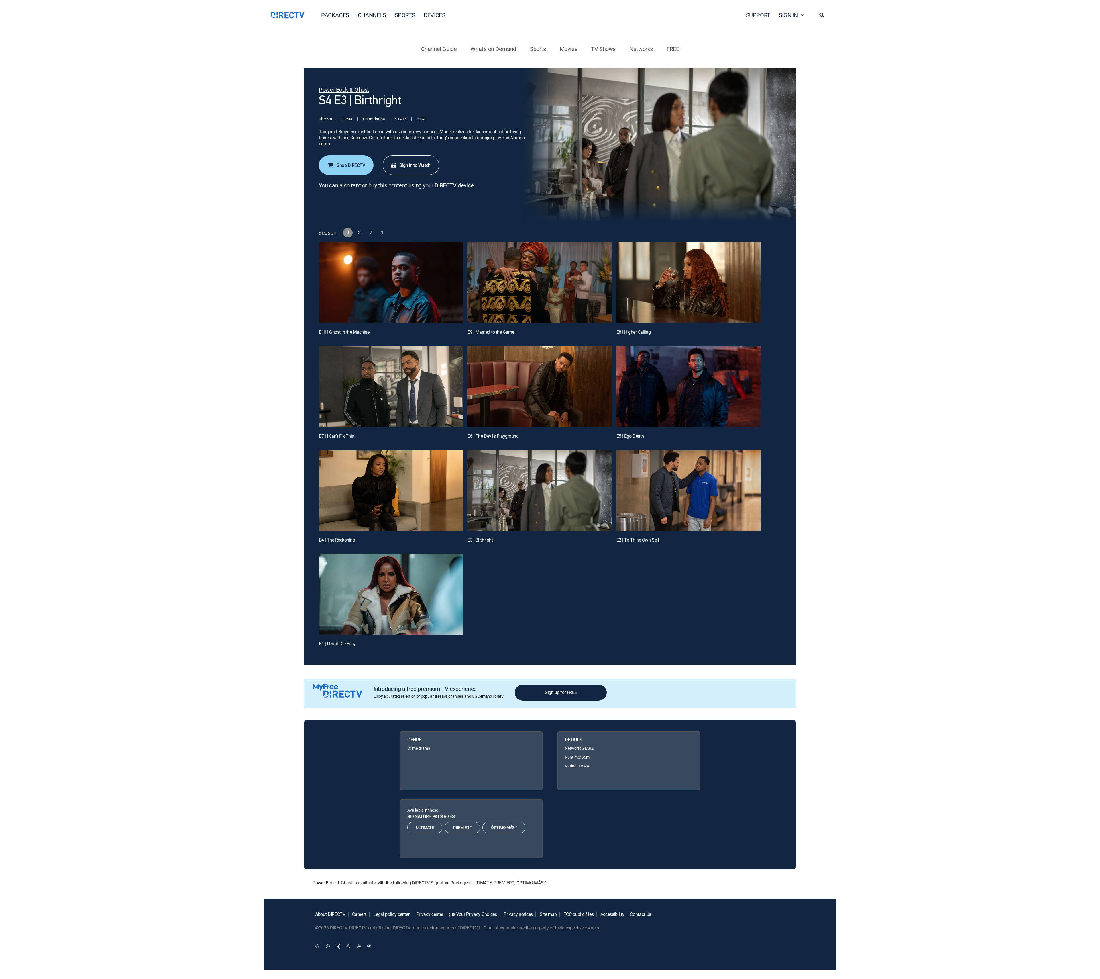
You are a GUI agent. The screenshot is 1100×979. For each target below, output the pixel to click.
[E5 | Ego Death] (688, 386)
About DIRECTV (330, 914)
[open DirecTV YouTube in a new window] (358, 946)
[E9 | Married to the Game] (539, 282)
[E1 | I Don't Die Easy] (391, 594)
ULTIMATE (425, 827)
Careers (359, 914)
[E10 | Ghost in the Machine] (391, 282)
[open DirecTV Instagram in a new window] (348, 946)
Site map (548, 914)
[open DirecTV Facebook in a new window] (327, 946)
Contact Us (640, 914)
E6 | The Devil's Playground (492, 436)
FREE (673, 49)
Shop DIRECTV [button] (351, 165)
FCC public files (578, 914)
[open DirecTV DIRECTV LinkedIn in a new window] (317, 946)
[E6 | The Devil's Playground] (539, 386)
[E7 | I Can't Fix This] (391, 386)
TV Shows (603, 49)
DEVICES (434, 15)
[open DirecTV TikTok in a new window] (369, 946)
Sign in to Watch (414, 165)
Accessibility (611, 914)
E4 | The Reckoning (337, 540)
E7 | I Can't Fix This (336, 436)
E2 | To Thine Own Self (637, 540)
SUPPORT (758, 15)
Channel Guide (439, 49)
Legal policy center (391, 914)
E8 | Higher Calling (633, 332)
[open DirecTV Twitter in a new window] (338, 946)
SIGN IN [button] (788, 15)
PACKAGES (335, 15)
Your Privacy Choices (476, 914)
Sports (538, 49)
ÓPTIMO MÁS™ (504, 827)
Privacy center (429, 914)
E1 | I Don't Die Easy (337, 643)
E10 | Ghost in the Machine (344, 332)
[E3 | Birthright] (539, 490)
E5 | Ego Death (630, 436)
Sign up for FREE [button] (561, 692)
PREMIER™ (462, 827)
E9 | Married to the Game (490, 332)
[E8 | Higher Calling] (688, 282)
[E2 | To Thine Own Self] (688, 490)
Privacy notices (517, 914)
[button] (822, 15)
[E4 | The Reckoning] (391, 490)
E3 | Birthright (480, 540)
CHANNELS (372, 15)
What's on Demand (493, 49)
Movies (569, 49)
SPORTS (405, 15)
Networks (641, 49)
